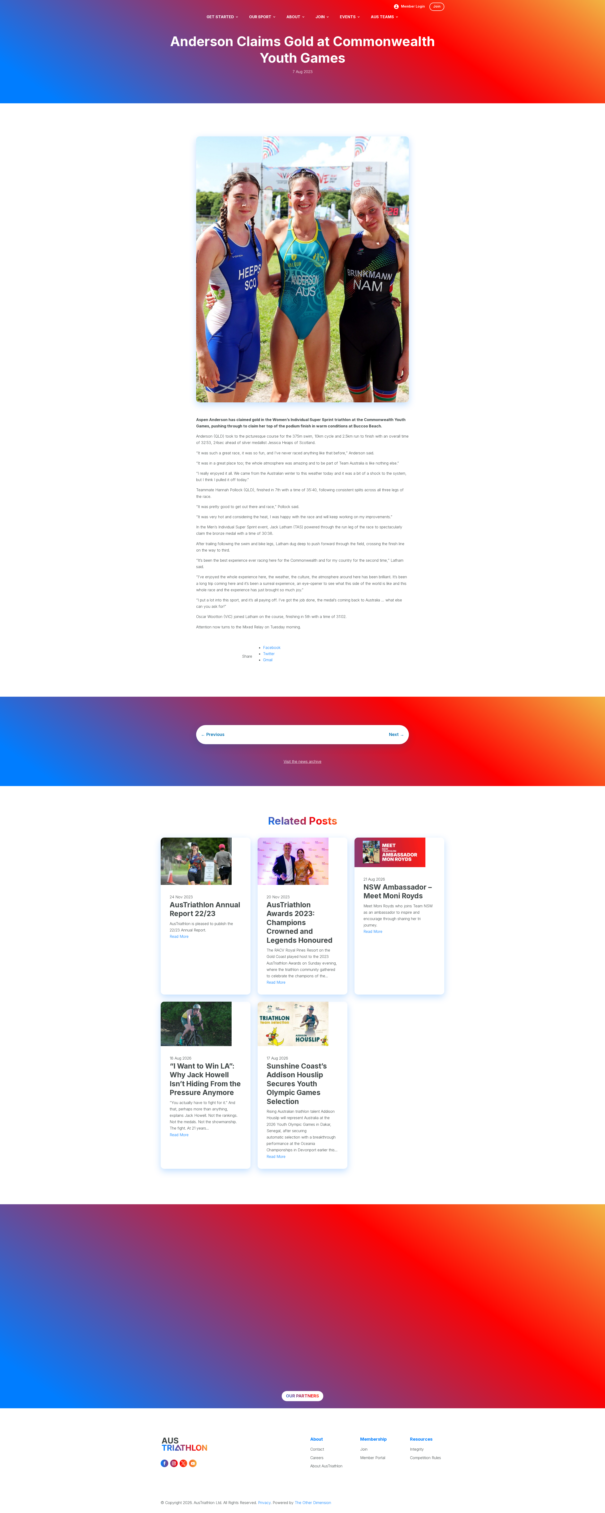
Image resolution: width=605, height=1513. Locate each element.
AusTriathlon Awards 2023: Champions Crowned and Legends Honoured (300, 922)
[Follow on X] (183, 1463)
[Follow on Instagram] (174, 1463)
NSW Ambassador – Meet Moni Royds (397, 891)
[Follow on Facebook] (164, 1463)
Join (437, 6)
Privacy (264, 1502)
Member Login (413, 6)
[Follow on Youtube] (193, 1463)
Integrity (417, 1449)
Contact (317, 1449)
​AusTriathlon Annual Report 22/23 (205, 909)
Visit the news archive (302, 761)
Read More (179, 936)
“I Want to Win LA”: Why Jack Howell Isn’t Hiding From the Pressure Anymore (205, 1079)
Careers (317, 1457)
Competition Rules (425, 1457)
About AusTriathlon (326, 1466)
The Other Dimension (313, 1502)
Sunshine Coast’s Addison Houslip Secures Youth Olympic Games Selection (297, 1084)
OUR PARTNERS (302, 1395)
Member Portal (372, 1457)
